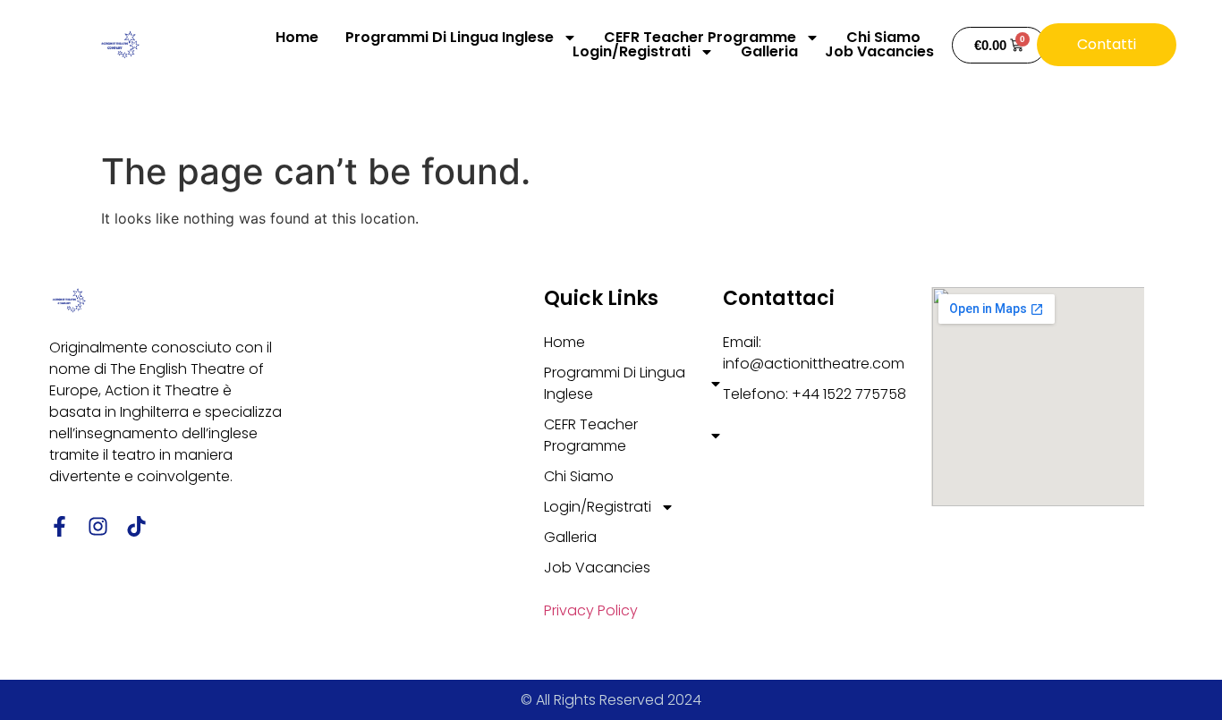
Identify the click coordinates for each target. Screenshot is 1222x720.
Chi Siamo (883, 37)
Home (297, 37)
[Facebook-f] (59, 526)
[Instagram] (98, 526)
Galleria (769, 52)
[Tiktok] (136, 526)
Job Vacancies (879, 52)
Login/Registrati (632, 52)
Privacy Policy (591, 610)
